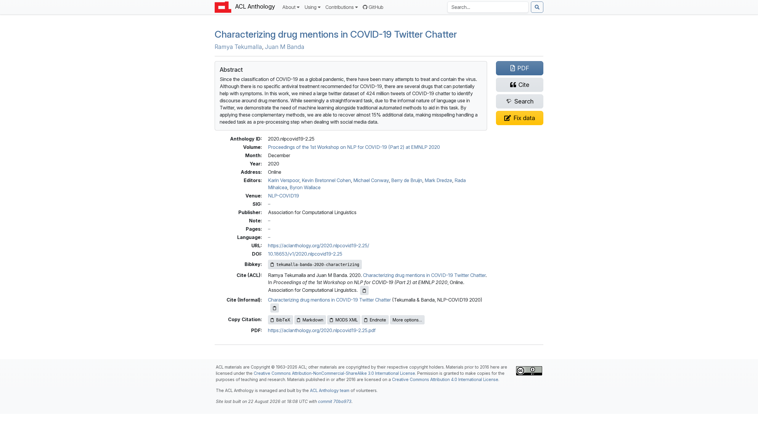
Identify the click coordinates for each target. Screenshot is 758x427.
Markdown (313, 319)
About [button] (289, 7)
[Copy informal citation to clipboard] (274, 308)
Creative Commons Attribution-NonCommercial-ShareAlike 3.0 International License (334, 373)
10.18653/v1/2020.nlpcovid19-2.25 (305, 254)
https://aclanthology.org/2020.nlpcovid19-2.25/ (318, 245)
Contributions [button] (339, 7)
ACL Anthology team (329, 390)
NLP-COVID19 (283, 196)
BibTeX (283, 319)
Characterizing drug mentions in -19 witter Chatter (336, 34)
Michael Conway (371, 180)
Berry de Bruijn (406, 180)
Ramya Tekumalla (238, 46)
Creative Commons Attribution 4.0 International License (445, 379)
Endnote (378, 319)
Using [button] (310, 7)
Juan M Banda (284, 46)
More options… (407, 319)
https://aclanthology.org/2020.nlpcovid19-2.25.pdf (322, 330)
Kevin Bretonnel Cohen (326, 180)
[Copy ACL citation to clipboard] (364, 290)
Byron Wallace (305, 187)
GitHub (376, 7)
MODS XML (346, 319)
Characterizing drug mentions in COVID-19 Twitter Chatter (424, 275)
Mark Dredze (438, 180)
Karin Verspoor (283, 180)
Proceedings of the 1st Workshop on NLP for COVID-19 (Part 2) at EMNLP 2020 (354, 147)
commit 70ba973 (334, 401)
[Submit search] (537, 7)
